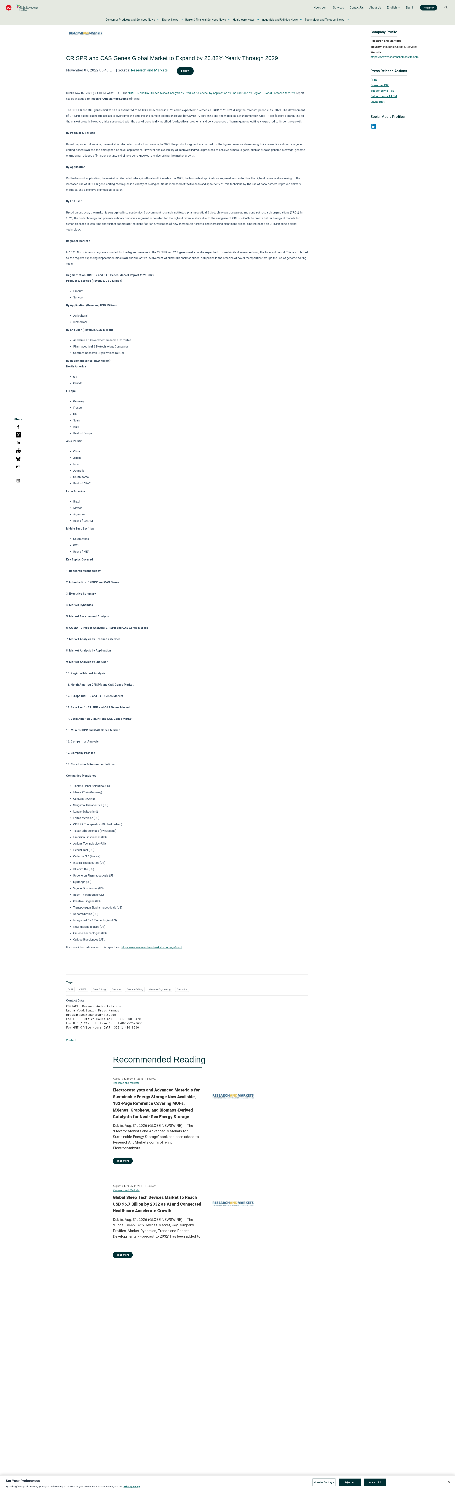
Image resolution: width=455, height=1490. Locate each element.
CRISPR (83, 989)
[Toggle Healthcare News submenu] (258, 20)
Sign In (409, 7)
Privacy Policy (132, 1486)
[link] (320, 7)
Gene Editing (99, 989)
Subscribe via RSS (382, 90)
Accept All (375, 1482)
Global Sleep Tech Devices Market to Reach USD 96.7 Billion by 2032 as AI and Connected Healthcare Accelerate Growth (157, 1204)
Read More (122, 1160)
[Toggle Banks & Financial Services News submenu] (229, 20)
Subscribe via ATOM (384, 96)
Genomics (182, 989)
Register (429, 7)
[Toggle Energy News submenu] (181, 20)
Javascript (378, 101)
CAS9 (70, 989)
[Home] (22, 7)
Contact (71, 1040)
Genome (116, 989)
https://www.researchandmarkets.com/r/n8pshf (152, 947)
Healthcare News (244, 19)
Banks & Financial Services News (205, 19)
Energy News (170, 19)
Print (374, 79)
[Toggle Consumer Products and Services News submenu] (158, 20)
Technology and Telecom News (324, 19)
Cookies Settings (324, 1482)
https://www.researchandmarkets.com (395, 57)
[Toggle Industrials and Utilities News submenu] (301, 20)
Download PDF (380, 85)
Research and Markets (149, 70)
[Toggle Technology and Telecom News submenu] (347, 20)
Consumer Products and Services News (130, 19)
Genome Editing (135, 989)
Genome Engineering (160, 989)
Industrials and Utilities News (279, 19)
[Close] (449, 1482)
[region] (227, 1482)
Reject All (349, 1482)
